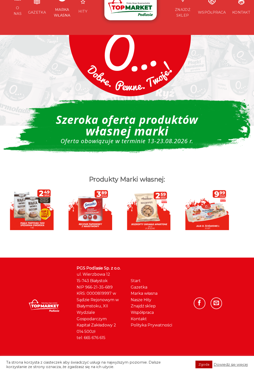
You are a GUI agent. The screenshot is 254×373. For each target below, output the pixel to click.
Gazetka (139, 287)
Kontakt (139, 319)
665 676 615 (94, 337)
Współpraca (142, 312)
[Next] (225, 203)
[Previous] (13, 203)
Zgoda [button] (203, 364)
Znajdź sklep (143, 306)
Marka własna (144, 293)
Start (136, 280)
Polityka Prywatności (151, 325)
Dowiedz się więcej (231, 364)
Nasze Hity (141, 299)
